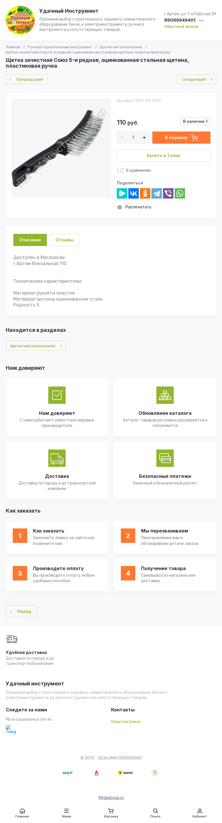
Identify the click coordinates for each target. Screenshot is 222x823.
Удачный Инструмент (69, 11)
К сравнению (138, 170)
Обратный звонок (181, 26)
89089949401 (179, 20)
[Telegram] (156, 193)
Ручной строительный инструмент (60, 47)
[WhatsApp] (180, 193)
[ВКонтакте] (133, 193)
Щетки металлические (121, 47)
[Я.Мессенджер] (122, 193)
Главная (13, 47)
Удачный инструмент (35, 684)
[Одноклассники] (145, 193)
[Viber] (168, 193)
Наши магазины (126, 721)
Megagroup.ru (111, 797)
